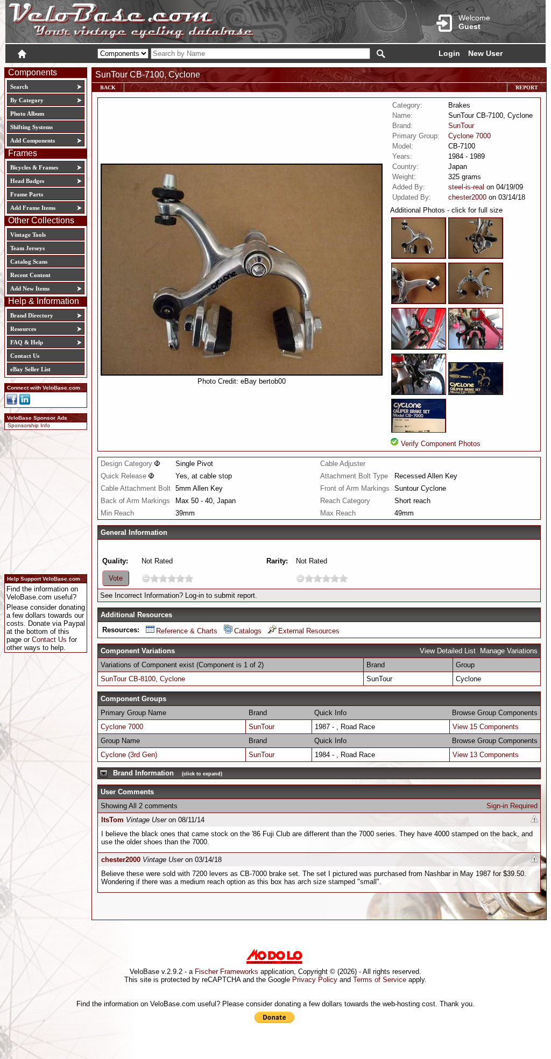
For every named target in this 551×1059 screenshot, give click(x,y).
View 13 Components (486, 755)
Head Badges (27, 181)
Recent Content (30, 275)
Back (108, 87)
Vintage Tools (28, 234)
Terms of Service (379, 980)
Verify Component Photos (441, 444)
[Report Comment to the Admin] (534, 820)
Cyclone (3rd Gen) (129, 755)
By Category (27, 100)
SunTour (461, 126)
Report (526, 87)
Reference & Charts (186, 631)
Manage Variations (509, 651)
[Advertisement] (42, 500)
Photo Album (27, 113)
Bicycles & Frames (35, 167)
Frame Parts (26, 194)
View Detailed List (448, 651)
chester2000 (467, 197)
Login (449, 53)
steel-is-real (466, 187)
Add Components (32, 140)
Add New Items (30, 288)
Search (19, 86)
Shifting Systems (31, 127)
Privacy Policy (314, 980)
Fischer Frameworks (226, 972)
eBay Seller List (30, 369)
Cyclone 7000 (469, 136)
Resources (23, 329)
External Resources (309, 631)
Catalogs (248, 631)
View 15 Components (486, 727)
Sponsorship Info (29, 425)
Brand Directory (31, 315)
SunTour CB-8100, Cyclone (143, 679)
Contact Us (24, 355)
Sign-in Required (512, 806)
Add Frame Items (32, 207)
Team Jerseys (27, 248)
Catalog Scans (28, 261)
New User (485, 53)
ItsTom (112, 820)
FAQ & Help (26, 342)
